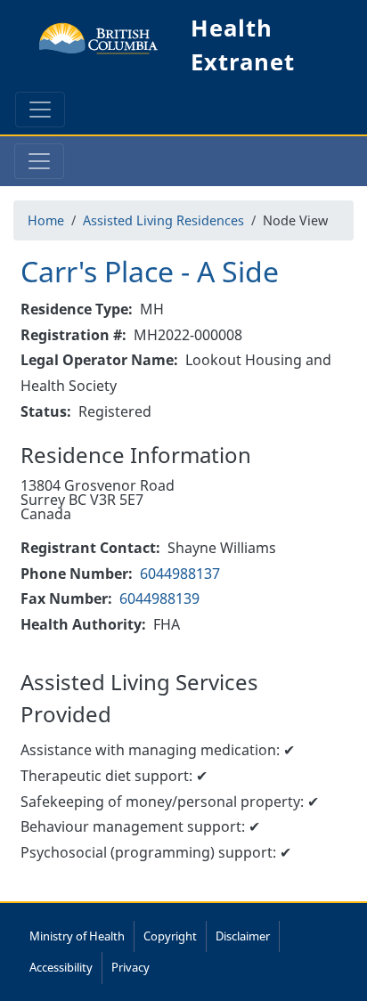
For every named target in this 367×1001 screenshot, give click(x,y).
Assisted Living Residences (163, 220)
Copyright (170, 936)
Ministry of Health (77, 936)
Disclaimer (243, 936)
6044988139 (159, 598)
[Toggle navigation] (40, 109)
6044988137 (180, 573)
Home (46, 220)
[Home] (99, 45)
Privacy (130, 967)
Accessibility (61, 967)
